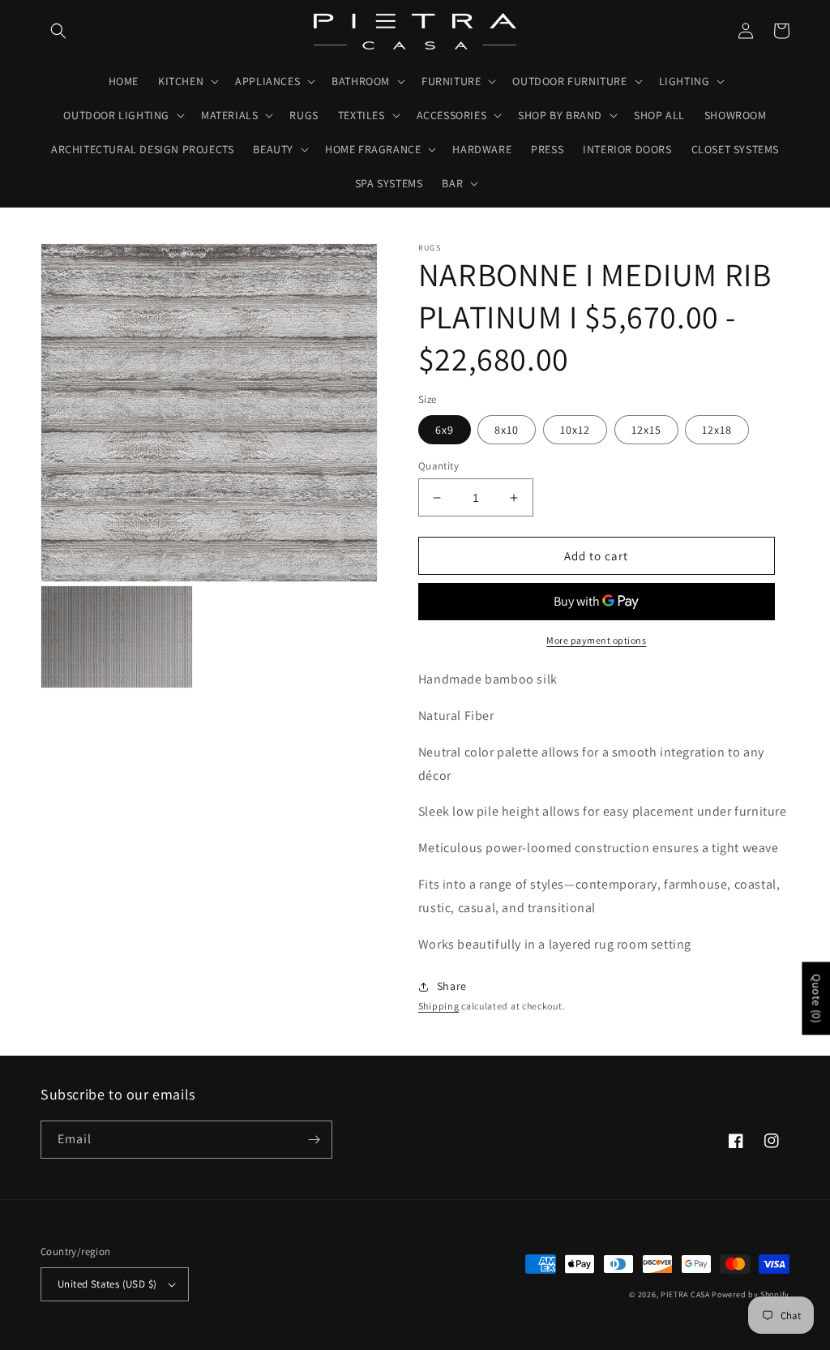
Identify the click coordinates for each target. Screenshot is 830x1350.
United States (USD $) (107, 1284)
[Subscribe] (314, 1140)
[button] (58, 31)
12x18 (717, 429)
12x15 (646, 429)
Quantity (438, 466)
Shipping (439, 1006)
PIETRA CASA (685, 1294)
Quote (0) (816, 998)
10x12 (575, 429)
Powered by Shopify (750, 1294)
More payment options (596, 640)
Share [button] (452, 986)
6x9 (444, 429)
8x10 (506, 429)
